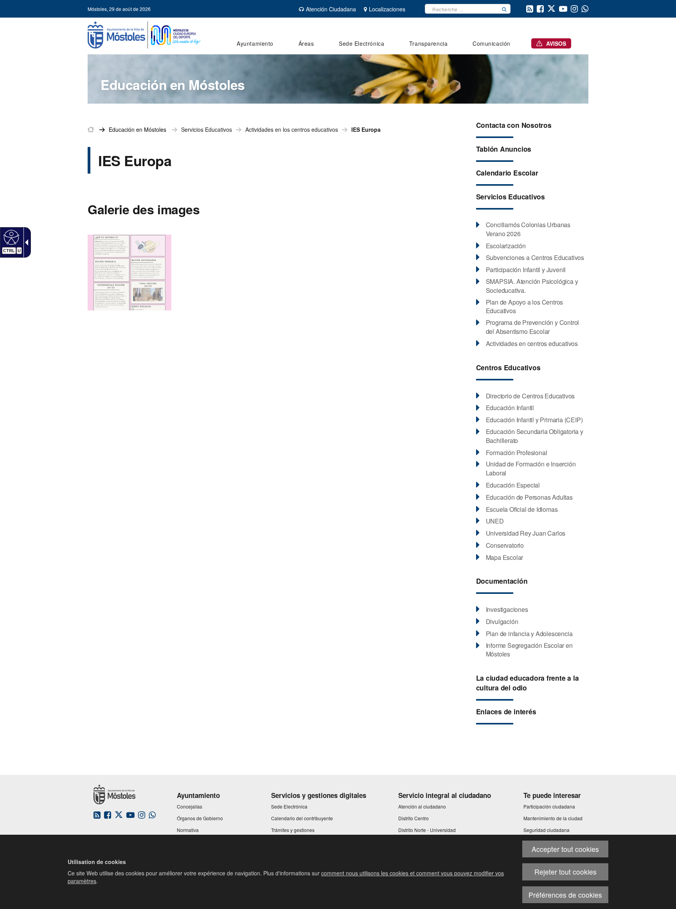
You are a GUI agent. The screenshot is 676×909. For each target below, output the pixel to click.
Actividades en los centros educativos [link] (291, 129)
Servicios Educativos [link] (206, 129)
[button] (504, 9)
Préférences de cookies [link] (565, 895)
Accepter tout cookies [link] (565, 849)
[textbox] (461, 9)
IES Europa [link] (366, 129)
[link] (10, 237)
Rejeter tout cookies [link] (565, 872)
